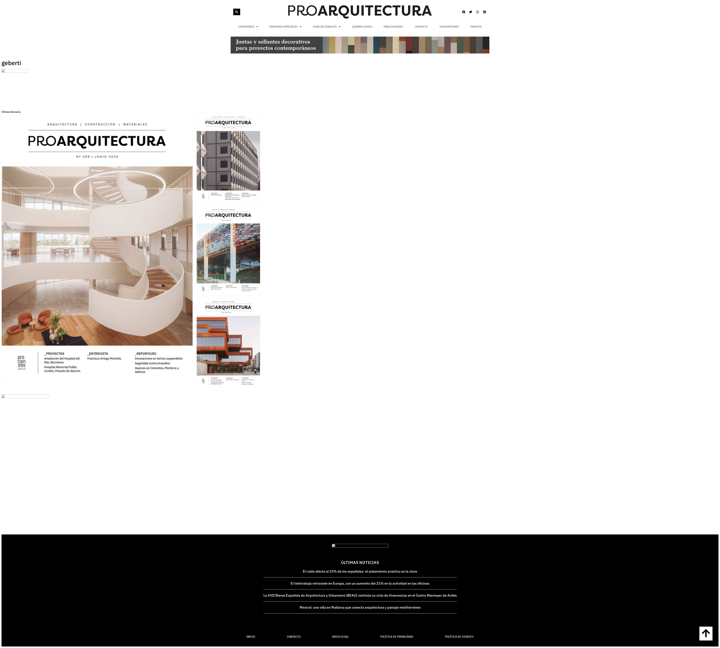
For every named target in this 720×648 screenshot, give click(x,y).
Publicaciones (393, 26)
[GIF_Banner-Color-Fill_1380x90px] (360, 52)
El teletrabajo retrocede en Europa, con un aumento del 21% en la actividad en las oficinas (360, 583)
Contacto (421, 26)
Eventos (476, 26)
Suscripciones (449, 26)
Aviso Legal (340, 636)
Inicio (250, 636)
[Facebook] (464, 12)
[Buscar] (236, 12)
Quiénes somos (362, 26)
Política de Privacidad (396, 636)
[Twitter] (471, 12)
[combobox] (232, 12)
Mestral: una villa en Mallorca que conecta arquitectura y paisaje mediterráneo (360, 607)
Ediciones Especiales (283, 26)
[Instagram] (478, 12)
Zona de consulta (325, 26)
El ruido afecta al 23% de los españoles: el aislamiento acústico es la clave (360, 571)
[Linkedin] (485, 12)
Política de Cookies (459, 636)
